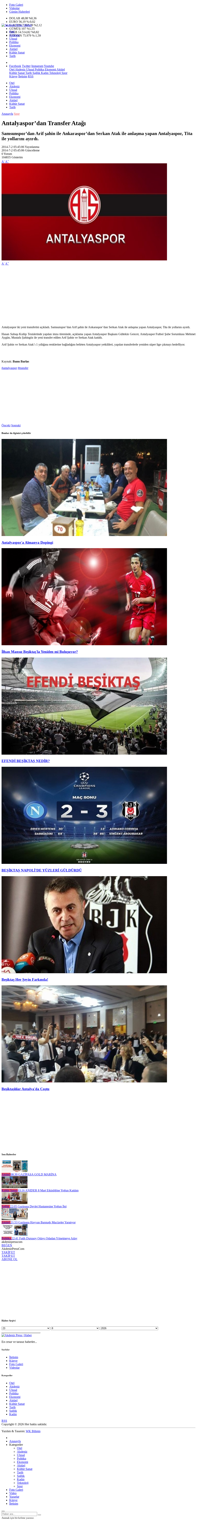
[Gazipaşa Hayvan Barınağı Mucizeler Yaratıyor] (15, 1219)
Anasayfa (7, 113)
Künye (13, 76)
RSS (30, 76)
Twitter (26, 66)
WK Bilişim (33, 1431)
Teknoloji (54, 73)
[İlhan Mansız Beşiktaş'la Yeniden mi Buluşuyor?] (84, 644)
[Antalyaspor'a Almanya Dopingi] (84, 535)
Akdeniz (14, 35)
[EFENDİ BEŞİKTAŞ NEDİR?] (84, 753)
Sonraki (16, 425)
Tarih (12, 56)
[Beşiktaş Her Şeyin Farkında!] (84, 972)
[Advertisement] (98, 295)
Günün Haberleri (19, 11)
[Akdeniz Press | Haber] (17, 25)
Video (13, 1493)
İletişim (22, 76)
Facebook (15, 66)
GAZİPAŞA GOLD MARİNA (34, 1174)
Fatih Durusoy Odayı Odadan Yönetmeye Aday (44, 1238)
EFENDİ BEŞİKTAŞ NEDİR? (26, 761)
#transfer (23, 368)
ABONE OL (10, 1259)
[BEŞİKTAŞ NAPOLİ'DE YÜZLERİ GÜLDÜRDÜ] (84, 862)
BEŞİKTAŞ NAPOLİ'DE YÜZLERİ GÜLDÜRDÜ (42, 870)
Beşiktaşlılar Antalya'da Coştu (25, 1089)
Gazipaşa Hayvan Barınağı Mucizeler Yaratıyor (43, 1222)
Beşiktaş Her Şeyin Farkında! (25, 979)
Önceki (6, 425)
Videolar (14, 8)
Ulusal (13, 38)
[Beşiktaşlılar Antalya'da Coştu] (84, 1081)
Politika (13, 42)
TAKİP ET (8, 1252)
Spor (64, 73)
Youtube (49, 66)
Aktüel (13, 49)
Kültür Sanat (17, 52)
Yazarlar (14, 1496)
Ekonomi (14, 45)
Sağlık (36, 73)
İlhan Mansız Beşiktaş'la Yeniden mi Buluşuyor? (40, 652)
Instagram (37, 66)
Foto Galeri (16, 4)
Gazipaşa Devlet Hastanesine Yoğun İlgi (38, 1206)
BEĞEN (7, 1245)
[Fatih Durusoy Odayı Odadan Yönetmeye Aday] (15, 1235)
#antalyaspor (9, 368)
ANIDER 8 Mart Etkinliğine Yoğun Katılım (48, 1190)
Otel (11, 31)
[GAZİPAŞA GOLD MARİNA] (15, 1171)
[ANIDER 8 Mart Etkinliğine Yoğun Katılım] (15, 1187)
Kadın (44, 73)
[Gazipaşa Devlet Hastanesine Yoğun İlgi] (15, 1203)
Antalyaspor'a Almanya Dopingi (27, 542)
